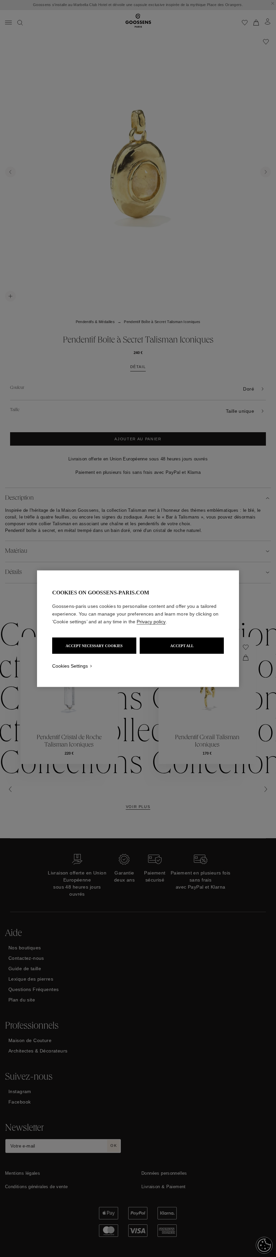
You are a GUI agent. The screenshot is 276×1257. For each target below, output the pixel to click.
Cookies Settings (70, 665)
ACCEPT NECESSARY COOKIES (94, 645)
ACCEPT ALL (182, 645)
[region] (138, 628)
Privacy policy (151, 621)
